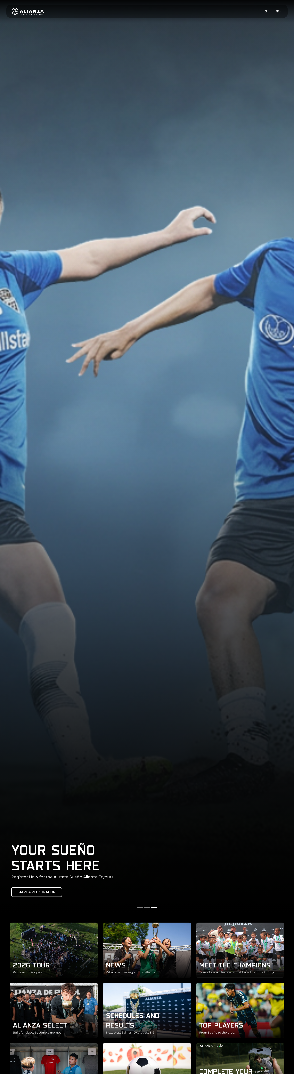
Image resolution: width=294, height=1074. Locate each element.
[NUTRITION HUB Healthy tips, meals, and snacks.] (147, 1070)
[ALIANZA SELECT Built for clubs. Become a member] (54, 1010)
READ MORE (66, 892)
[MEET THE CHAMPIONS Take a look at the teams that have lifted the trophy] (240, 950)
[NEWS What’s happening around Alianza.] (147, 950)
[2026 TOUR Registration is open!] (54, 950)
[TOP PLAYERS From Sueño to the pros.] (240, 1010)
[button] (267, 11)
